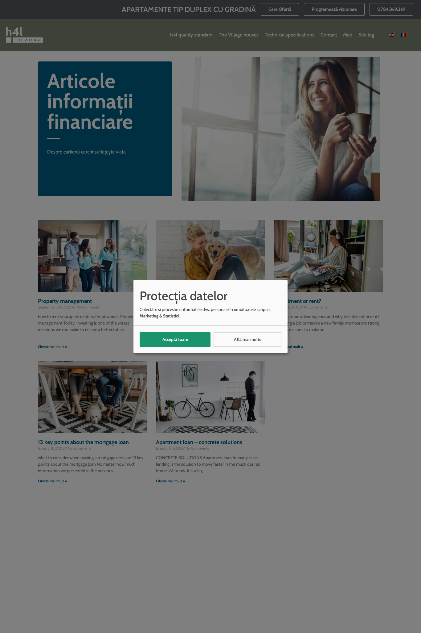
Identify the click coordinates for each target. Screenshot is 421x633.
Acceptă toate (175, 339)
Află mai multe (247, 339)
